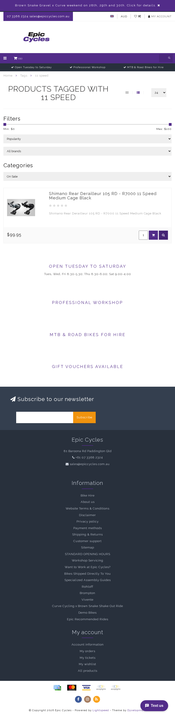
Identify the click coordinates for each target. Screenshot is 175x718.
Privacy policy (88, 521)
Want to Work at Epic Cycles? (88, 567)
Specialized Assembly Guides (87, 580)
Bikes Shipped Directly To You (87, 573)
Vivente (87, 599)
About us (88, 502)
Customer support (87, 541)
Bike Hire (88, 495)
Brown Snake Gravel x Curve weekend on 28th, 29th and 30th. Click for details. (85, 5)
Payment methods (87, 528)
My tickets (87, 657)
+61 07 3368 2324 (89, 457)
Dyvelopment (136, 710)
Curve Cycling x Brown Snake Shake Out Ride (87, 606)
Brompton (87, 593)
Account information (88, 644)
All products (87, 670)
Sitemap (87, 547)
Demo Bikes (87, 612)
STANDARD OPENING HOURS (87, 554)
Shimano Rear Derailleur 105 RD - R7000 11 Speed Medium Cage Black (103, 196)
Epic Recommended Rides (87, 619)
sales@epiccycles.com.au (90, 464)
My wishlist (87, 664)
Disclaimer (87, 515)
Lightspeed (101, 710)
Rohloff (87, 586)
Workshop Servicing (87, 560)
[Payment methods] (57, 687)
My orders (87, 651)
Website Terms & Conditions (87, 508)
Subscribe (84, 417)
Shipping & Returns (87, 534)
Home (8, 75)
